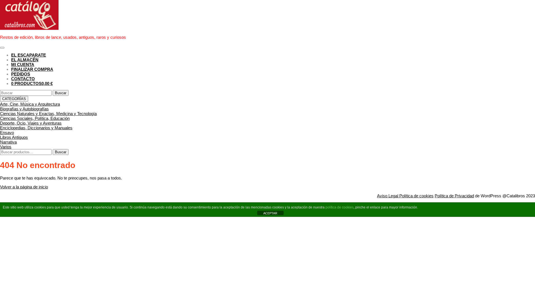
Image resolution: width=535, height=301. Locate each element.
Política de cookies (416, 195)
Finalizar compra (32, 69)
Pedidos (20, 74)
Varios (5, 146)
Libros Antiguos (14, 137)
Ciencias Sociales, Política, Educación (35, 118)
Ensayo (7, 132)
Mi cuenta (22, 64)
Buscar (60, 152)
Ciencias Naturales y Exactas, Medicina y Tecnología (48, 113)
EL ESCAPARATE (28, 55)
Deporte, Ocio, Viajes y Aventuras (31, 123)
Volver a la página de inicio (24, 187)
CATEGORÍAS (14, 99)
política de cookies (339, 207)
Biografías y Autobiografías (24, 108)
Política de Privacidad (454, 195)
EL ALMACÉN (24, 59)
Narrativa (8, 142)
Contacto (23, 78)
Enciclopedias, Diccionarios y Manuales (36, 127)
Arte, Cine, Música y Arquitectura (30, 104)
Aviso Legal (388, 195)
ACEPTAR (270, 213)
